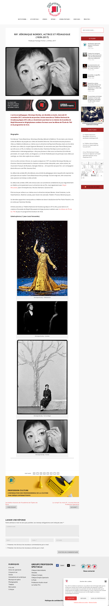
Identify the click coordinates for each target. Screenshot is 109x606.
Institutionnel (22, 19)
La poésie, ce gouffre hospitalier (94, 75)
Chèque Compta (37, 575)
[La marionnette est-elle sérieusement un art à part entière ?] (85, 66)
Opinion (44, 19)
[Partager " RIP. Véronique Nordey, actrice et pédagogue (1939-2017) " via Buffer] (51, 473)
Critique (53, 19)
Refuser (83, 598)
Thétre (11, 584)
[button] (105, 581)
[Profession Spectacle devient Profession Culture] (85, 45)
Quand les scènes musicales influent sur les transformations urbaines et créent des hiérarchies (94, 86)
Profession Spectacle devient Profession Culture (94, 45)
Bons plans (77, 19)
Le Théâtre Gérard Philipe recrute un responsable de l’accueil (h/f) (90, 145)
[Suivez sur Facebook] (57, 565)
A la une (11, 567)
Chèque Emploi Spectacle (40, 577)
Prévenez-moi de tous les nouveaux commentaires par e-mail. (28, 545)
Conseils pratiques (64, 19)
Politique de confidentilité (54, 601)
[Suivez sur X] (68, 565)
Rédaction (87, 19)
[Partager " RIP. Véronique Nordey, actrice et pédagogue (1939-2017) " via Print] (58, 473)
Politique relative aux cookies (81, 602)
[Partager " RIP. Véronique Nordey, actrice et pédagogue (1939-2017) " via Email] (54, 473)
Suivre (62, 565)
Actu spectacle (34, 19)
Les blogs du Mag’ (93, 187)
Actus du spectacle (15, 570)
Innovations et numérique (17, 577)
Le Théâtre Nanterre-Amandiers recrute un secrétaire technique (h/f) (90, 136)
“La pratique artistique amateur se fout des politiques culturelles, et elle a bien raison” (95, 98)
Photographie (13, 582)
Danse (11, 575)
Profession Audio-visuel (39, 582)
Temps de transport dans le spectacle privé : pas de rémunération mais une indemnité (94, 56)
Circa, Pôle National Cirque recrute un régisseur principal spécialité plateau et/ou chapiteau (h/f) (91, 154)
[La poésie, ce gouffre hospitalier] (85, 76)
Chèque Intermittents (39, 570)
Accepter (71, 598)
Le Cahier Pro (36, 585)
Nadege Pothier (40, 41)
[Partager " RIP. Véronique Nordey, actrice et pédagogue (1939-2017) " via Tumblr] (41, 473)
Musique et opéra (15, 580)
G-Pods (34, 580)
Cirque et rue (13, 572)
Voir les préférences (98, 598)
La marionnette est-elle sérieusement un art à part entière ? (94, 66)
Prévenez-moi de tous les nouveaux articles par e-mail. (25, 548)
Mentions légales (93, 602)
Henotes (34, 573)
